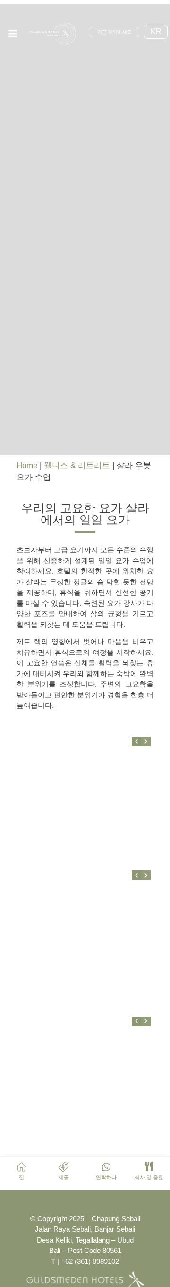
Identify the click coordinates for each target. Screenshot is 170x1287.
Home (27, 465)
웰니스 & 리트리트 (77, 465)
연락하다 (106, 1177)
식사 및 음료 (149, 1177)
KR (156, 31)
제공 (64, 1177)
